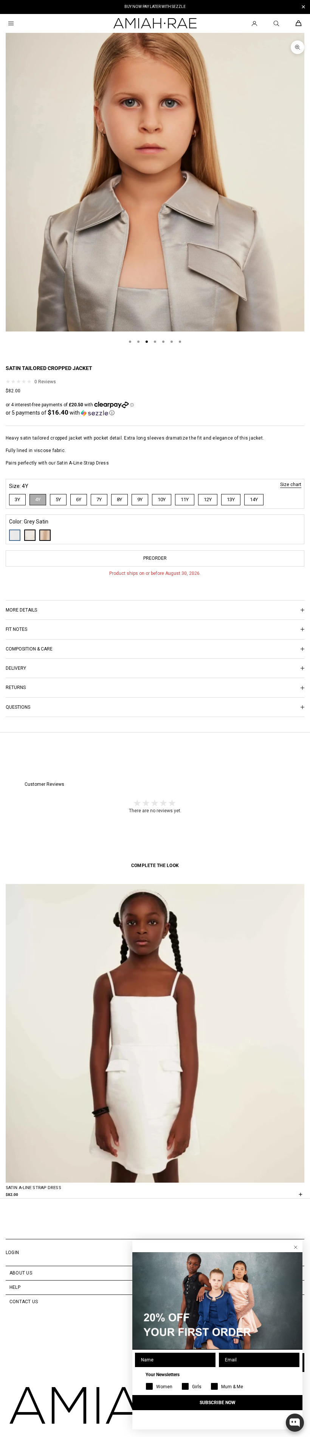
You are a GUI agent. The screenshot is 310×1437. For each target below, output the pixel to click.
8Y (119, 499)
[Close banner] (303, 7)
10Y (162, 499)
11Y (185, 499)
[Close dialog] (295, 1247)
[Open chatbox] (295, 1423)
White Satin (30, 535)
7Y (99, 499)
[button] (60, 413)
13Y (231, 499)
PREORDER (155, 558)
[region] (155, 7)
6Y (78, 499)
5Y (58, 499)
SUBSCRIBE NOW (218, 1402)
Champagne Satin (45, 535)
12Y (208, 499)
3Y (17, 499)
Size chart (290, 484)
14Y (254, 499)
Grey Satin (14, 535)
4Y (37, 499)
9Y (140, 499)
